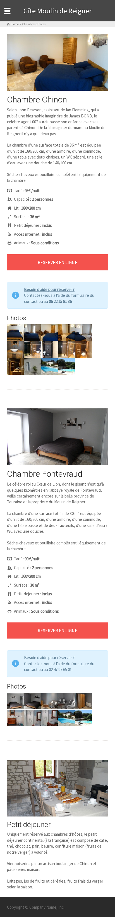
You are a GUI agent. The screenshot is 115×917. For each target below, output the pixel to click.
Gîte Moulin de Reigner (57, 10)
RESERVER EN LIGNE (57, 262)
